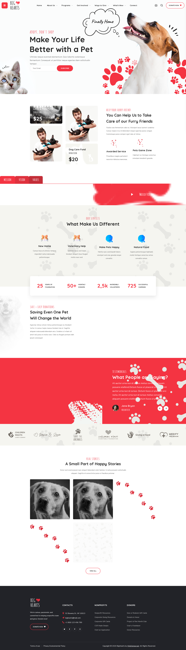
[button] (155, 5)
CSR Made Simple (101, 625)
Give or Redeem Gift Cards (137, 613)
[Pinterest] (75, 629)
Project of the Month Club (137, 621)
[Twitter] (64, 629)
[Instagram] (80, 629)
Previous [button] (160, 408)
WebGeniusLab (133, 646)
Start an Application (102, 630)
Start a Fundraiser (133, 625)
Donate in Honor (133, 617)
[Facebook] (69, 629)
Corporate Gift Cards (102, 621)
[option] (140, 395)
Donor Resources (133, 630)
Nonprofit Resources (102, 613)
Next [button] (166, 408)
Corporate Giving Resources (105, 617)
